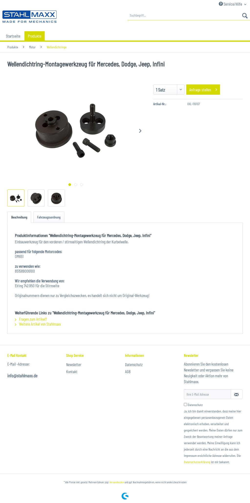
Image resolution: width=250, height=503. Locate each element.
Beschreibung (19, 217)
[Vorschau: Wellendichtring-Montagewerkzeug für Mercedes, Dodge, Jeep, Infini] (15, 197)
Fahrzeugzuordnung (49, 217)
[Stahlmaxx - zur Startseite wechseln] (29, 16)
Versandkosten (116, 482)
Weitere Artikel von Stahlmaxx (39, 323)
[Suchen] (245, 15)
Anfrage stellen (200, 89)
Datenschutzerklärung (197, 462)
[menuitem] (188, 15)
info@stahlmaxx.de (22, 375)
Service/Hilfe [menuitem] (233, 3)
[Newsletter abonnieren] (236, 394)
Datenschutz (134, 364)
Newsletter (73, 364)
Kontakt (71, 371)
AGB (128, 371)
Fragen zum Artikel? (32, 319)
